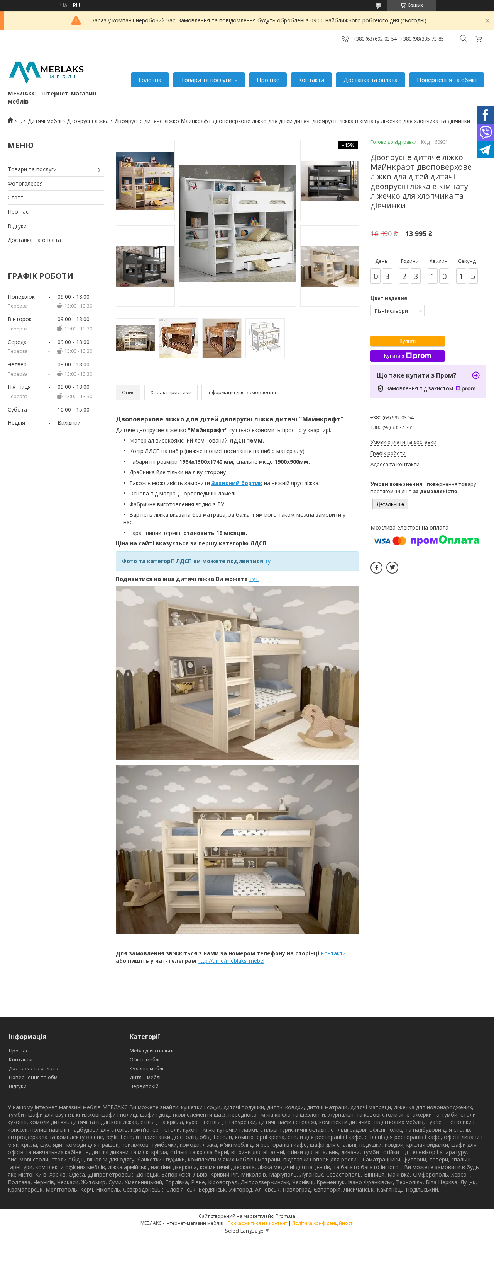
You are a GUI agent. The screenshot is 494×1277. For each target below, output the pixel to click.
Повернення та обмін (447, 79)
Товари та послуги (206, 79)
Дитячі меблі (44, 120)
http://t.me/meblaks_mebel (231, 960)
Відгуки (17, 226)
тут (269, 561)
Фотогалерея (25, 183)
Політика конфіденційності (323, 1223)
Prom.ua (285, 1215)
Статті (16, 197)
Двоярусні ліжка (88, 120)
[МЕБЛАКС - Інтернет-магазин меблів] (46, 71)
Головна (150, 79)
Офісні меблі (144, 1059)
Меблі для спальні (151, 1050)
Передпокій (144, 1086)
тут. (254, 578)
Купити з (394, 356)
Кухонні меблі (146, 1068)
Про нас (268, 79)
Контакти (311, 79)
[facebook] (376, 568)
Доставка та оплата (370, 79)
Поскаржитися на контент (257, 1223)
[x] (392, 568)
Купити (407, 341)
